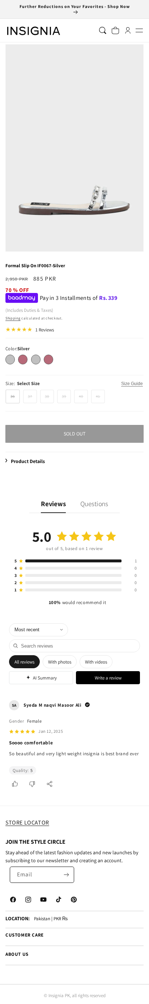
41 (100, 398)
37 (32, 398)
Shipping (13, 318)
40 (83, 398)
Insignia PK (59, 995)
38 (49, 398)
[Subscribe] (66, 874)
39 (66, 398)
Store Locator (27, 822)
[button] (139, 30)
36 (15, 398)
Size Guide (132, 383)
